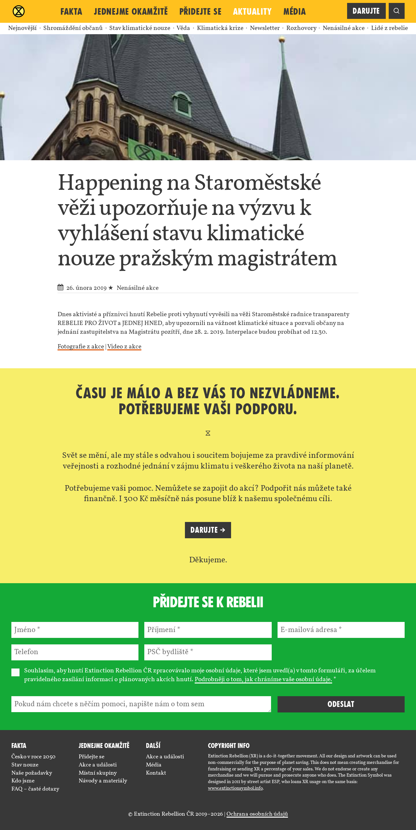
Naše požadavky (31, 773)
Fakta (71, 12)
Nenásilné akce (344, 28)
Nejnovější (22, 28)
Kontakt (156, 773)
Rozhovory (302, 28)
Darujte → (207, 530)
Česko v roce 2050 (33, 757)
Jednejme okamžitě (131, 12)
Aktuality (252, 12)
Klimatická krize (221, 28)
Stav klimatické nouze (140, 28)
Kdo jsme (22, 781)
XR (19, 11)
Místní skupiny (98, 773)
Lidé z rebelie (389, 28)
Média (294, 12)
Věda (183, 28)
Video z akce (124, 347)
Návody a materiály (103, 781)
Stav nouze (24, 765)
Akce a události (98, 765)
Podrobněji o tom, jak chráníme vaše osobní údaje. (263, 679)
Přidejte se (200, 12)
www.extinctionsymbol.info (235, 788)
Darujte (366, 11)
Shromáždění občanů (73, 28)
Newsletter (265, 28)
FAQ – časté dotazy (35, 789)
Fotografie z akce (81, 347)
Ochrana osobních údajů (257, 814)
